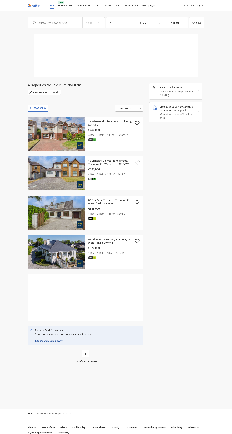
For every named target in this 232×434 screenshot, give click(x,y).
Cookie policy (78, 427)
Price (112, 23)
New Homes (84, 5)
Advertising (176, 427)
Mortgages (148, 5)
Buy (52, 5)
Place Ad (189, 5)
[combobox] (66, 22)
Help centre (193, 427)
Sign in (200, 5)
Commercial (131, 5)
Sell (117, 5)
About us (32, 427)
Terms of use (48, 427)
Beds (143, 23)
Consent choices (98, 427)
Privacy (63, 427)
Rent (98, 5)
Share (108, 5)
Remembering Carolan (155, 427)
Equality (115, 427)
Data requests (132, 427)
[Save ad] (137, 123)
